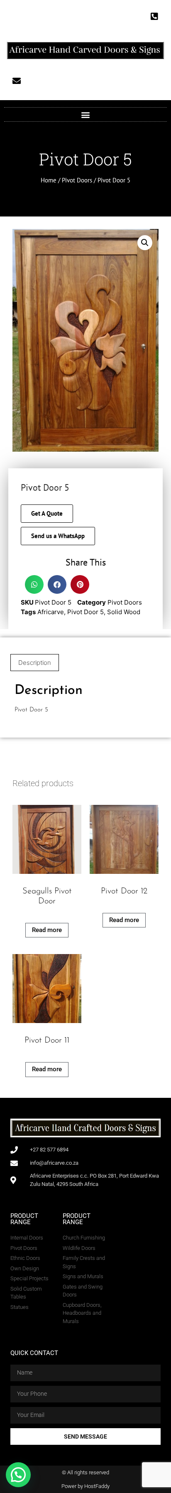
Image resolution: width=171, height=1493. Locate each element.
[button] (86, 114)
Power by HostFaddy (85, 1486)
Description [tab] (34, 663)
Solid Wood (123, 612)
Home (48, 180)
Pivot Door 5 (85, 612)
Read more (47, 930)
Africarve (50, 612)
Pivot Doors (77, 180)
